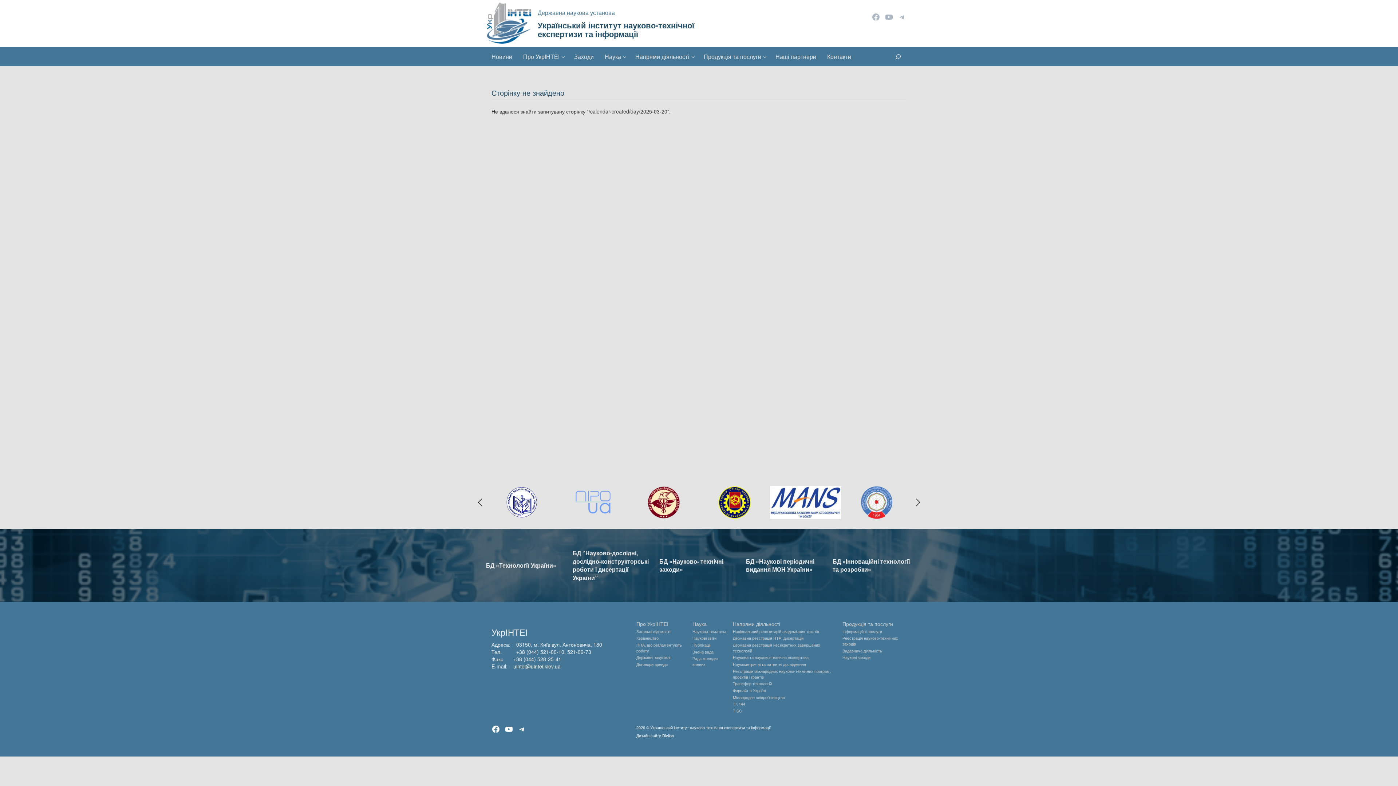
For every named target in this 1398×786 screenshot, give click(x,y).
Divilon (668, 735)
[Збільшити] (898, 495)
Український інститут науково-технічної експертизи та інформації (616, 29)
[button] (480, 503)
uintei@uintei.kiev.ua (537, 666)
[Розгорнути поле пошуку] (898, 56)
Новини (501, 56)
